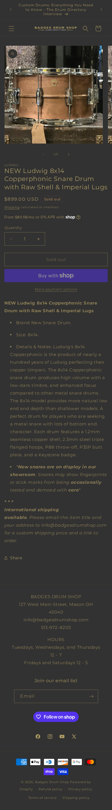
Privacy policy (80, 789)
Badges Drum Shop (52, 782)
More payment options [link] (56, 289)
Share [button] (16, 557)
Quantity (13, 227)
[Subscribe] (91, 696)
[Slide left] (43, 154)
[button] (11, 28)
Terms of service (42, 798)
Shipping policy (76, 798)
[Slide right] (68, 154)
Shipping (12, 207)
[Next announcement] (101, 9)
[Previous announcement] (10, 9)
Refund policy (50, 789)
